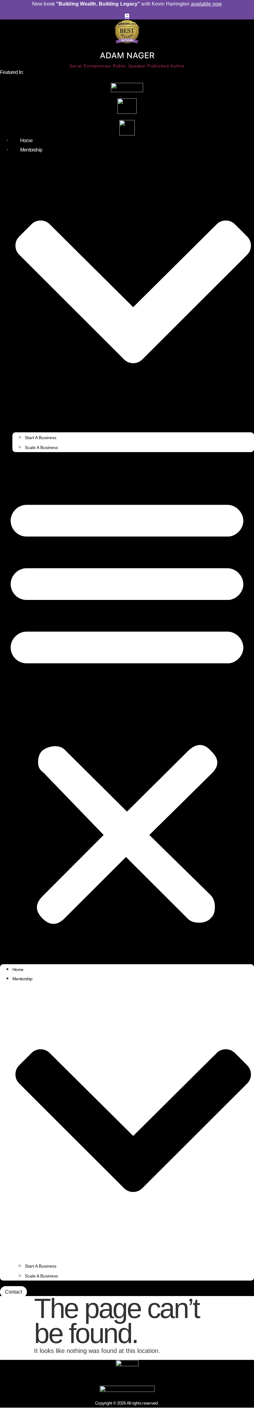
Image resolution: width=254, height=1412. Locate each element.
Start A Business (40, 437)
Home (26, 140)
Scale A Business (41, 447)
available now (206, 3)
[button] (127, 708)
